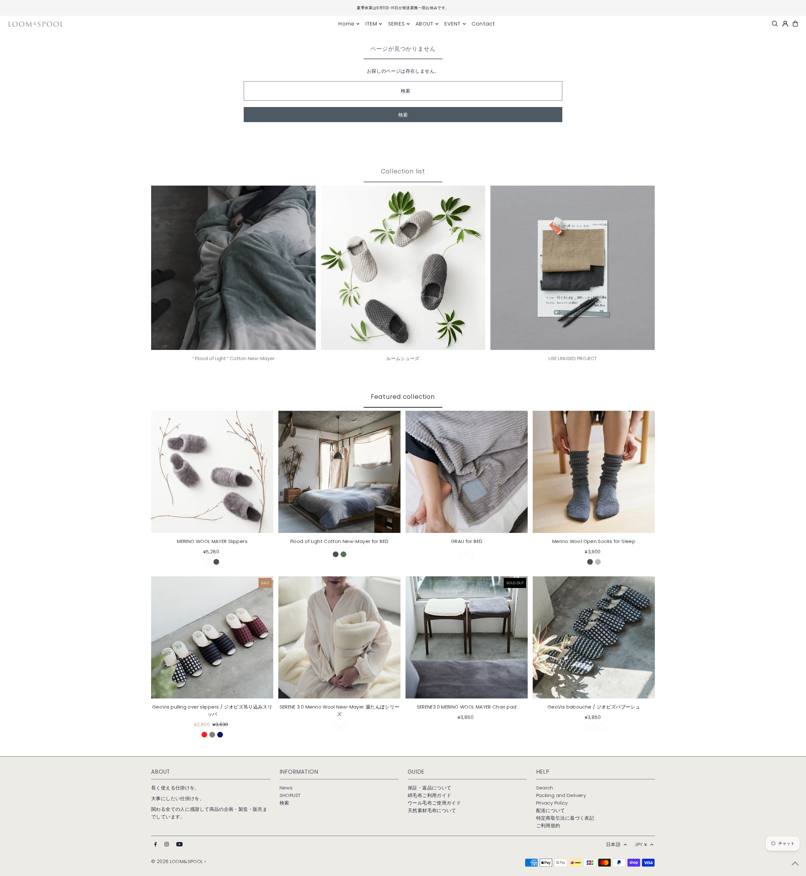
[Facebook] (155, 844)
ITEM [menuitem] (371, 23)
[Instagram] (166, 844)
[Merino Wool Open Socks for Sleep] (594, 472)
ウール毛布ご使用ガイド (434, 803)
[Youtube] (179, 844)
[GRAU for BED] (467, 472)
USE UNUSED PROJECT (572, 358)
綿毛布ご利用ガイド (429, 795)
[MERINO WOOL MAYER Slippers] (212, 472)
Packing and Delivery (561, 795)
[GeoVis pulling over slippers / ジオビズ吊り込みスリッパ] (212, 637)
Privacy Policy (552, 803)
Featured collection (403, 397)
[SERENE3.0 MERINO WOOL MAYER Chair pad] (467, 637)
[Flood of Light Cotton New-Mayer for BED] (339, 472)
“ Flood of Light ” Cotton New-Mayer (233, 358)
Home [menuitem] (346, 23)
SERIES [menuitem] (396, 23)
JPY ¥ (641, 844)
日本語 (613, 844)
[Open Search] (775, 23)
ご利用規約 (548, 825)
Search (544, 787)
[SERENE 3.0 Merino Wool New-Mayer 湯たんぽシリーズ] (339, 637)
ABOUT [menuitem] (425, 23)
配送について (550, 810)
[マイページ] (785, 23)
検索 (284, 803)
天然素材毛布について (432, 810)
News (286, 787)
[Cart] (795, 23)
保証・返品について (429, 787)
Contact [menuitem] (483, 23)
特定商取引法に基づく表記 (565, 818)
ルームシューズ (402, 358)
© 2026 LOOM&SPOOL (177, 861)
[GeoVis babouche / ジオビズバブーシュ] (594, 637)
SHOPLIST (290, 795)
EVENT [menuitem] (453, 23)
